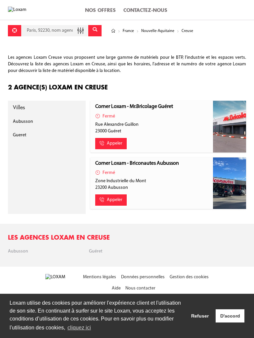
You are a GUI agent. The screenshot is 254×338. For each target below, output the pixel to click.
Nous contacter (140, 288)
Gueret (19, 135)
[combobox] (54, 30)
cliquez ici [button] (79, 327)
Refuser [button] (200, 316)
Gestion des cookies (189, 277)
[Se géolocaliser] (14, 30)
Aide (116, 288)
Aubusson (23, 121)
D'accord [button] (230, 316)
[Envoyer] (95, 30)
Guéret (96, 251)
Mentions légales (99, 277)
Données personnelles (143, 277)
